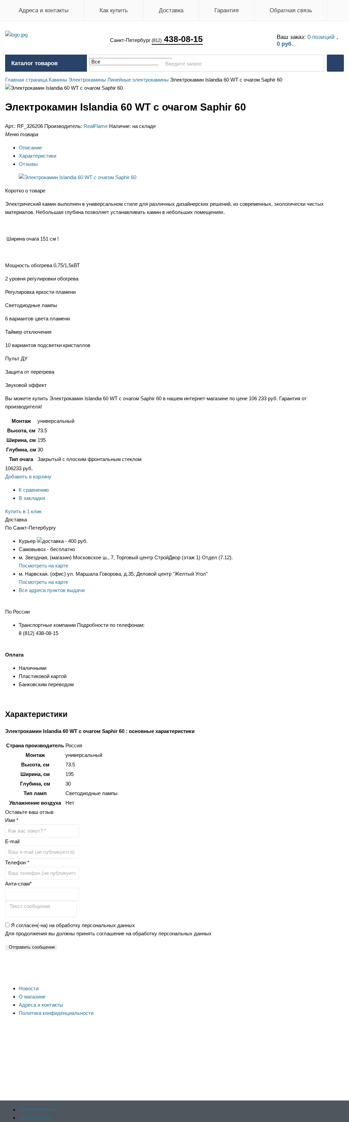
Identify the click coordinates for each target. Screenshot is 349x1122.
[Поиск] (315, 63)
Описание (30, 147)
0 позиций (321, 37)
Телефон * (17, 862)
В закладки (32, 498)
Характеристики (37, 156)
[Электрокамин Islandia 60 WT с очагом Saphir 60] (77, 177)
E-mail (12, 841)
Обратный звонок (335, 63)
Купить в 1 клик (23, 511)
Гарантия (226, 10)
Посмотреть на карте (43, 566)
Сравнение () (35, 1118)
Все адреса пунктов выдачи (52, 590)
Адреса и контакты (44, 10)
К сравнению (34, 490)
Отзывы (28, 164)
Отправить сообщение (32, 947)
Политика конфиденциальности (56, 1013)
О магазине (32, 996)
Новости (29, 988)
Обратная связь (291, 10)
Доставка (171, 10)
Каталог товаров (34, 63)
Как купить (114, 10)
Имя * (11, 820)
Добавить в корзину (28, 476)
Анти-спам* (18, 884)
